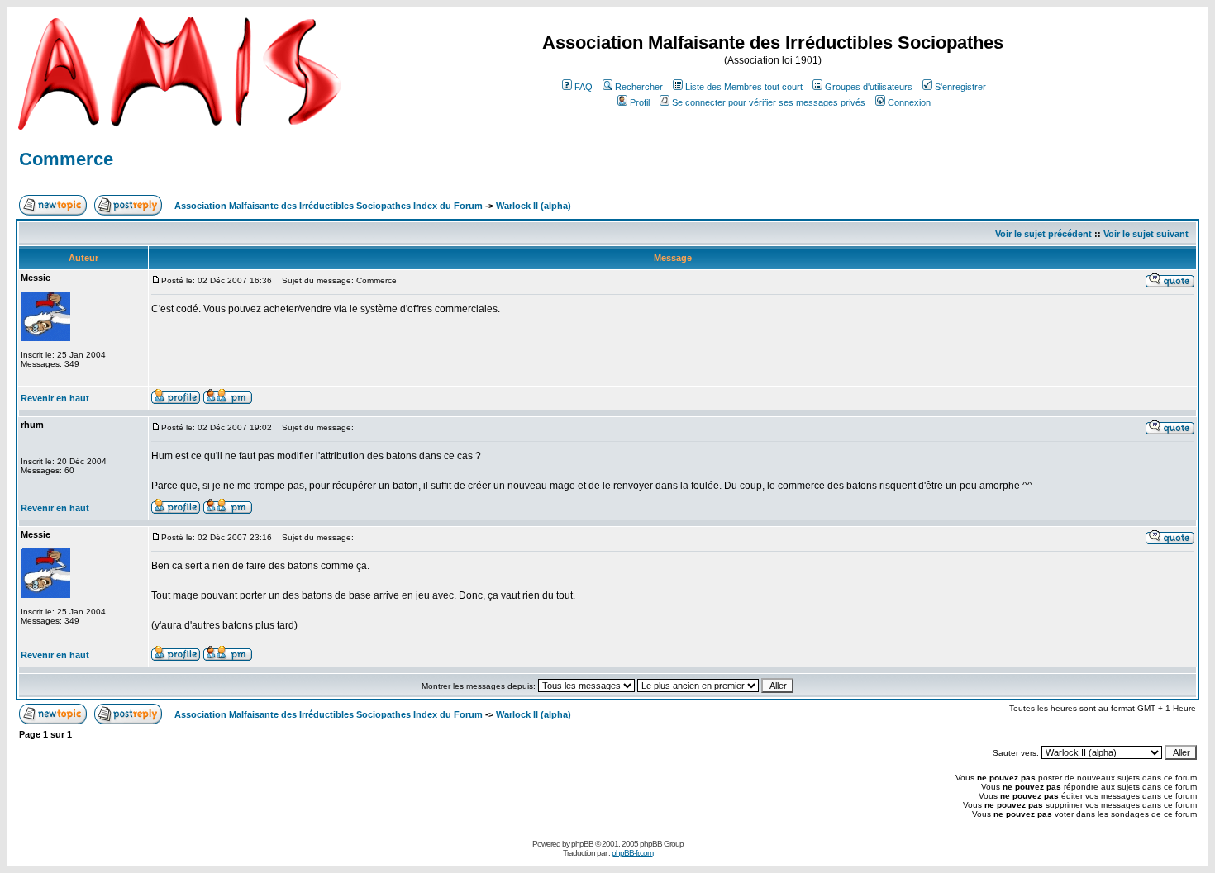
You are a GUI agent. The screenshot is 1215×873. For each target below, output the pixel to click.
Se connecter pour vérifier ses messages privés (768, 102)
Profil (640, 102)
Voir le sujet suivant (1146, 234)
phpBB (582, 843)
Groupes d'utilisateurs (868, 87)
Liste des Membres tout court (744, 87)
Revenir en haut (55, 398)
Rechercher (639, 87)
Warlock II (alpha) (533, 206)
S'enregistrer (960, 87)
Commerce (66, 159)
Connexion (909, 102)
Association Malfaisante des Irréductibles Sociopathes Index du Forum (328, 206)
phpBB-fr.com (632, 852)
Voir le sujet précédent (1043, 234)
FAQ (583, 87)
